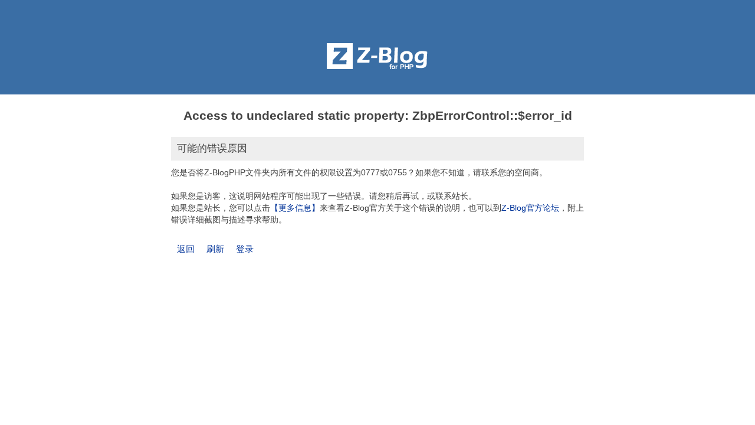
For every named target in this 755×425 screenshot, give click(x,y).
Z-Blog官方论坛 (530, 207)
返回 (186, 249)
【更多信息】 (295, 207)
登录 (245, 249)
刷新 (215, 249)
